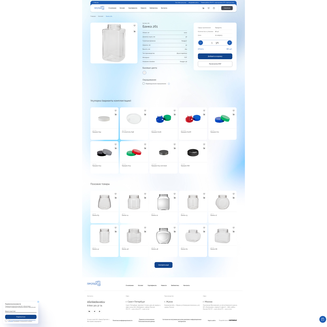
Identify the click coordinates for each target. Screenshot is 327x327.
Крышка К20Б (156, 132)
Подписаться (20, 317)
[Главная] (94, 283)
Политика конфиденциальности (122, 320)
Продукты (218, 28)
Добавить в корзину (215, 56)
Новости (143, 8)
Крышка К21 (215, 132)
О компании (112, 8)
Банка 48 (154, 249)
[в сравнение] (135, 31)
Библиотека (154, 8)
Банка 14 (125, 215)
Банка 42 (95, 249)
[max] (99, 311)
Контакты (164, 8)
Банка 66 (214, 249)
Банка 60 (184, 249)
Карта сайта (212, 320)
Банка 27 (214, 215)
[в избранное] (135, 25)
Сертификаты (132, 8)
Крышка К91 (96, 132)
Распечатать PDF (215, 64)
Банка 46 (125, 249)
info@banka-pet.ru (193, 2)
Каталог (122, 8)
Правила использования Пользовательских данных (146, 320)
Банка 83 (95, 215)
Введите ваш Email (10, 311)
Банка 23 (184, 215)
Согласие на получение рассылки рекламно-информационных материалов (181, 320)
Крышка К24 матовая (159, 166)
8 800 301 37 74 (182, 2)
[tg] (94, 311)
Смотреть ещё (163, 265)
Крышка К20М (186, 132)
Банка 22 (154, 215)
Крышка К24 (96, 166)
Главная (93, 16)
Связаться (227, 8)
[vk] (89, 311)
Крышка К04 (126, 166)
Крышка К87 (185, 166)
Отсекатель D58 (128, 132)
